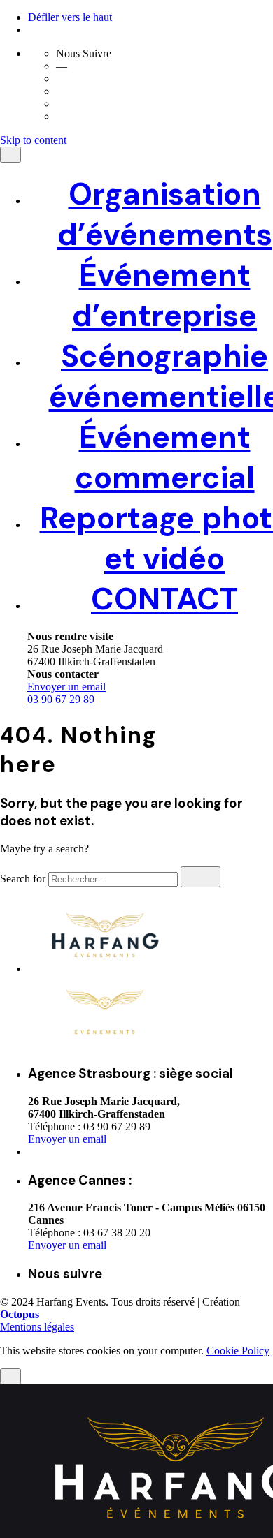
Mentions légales (37, 1327)
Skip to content (33, 140)
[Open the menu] (5, 156)
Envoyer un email (67, 1245)
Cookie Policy (238, 1350)
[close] (10, 1004)
